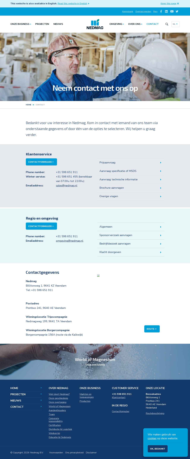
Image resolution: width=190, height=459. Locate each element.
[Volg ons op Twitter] (177, 11)
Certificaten (55, 425)
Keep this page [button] (168, 3)
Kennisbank (127, 11)
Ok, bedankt (157, 448)
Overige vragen (108, 196)
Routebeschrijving (155, 413)
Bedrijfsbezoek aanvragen (114, 243)
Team (52, 414)
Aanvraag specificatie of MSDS (117, 171)
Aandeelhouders (57, 410)
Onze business (19, 24)
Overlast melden (143, 11)
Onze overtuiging (95, 364)
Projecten (42, 24)
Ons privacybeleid (74, 452)
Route (150, 329)
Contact (153, 24)
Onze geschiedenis (58, 398)
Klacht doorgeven (110, 252)
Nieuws (58, 24)
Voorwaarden (56, 452)
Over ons (134, 24)
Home (28, 105)
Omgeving (115, 24)
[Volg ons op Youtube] (171, 11)
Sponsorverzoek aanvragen (115, 235)
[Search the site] (166, 24)
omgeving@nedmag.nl (69, 241)
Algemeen (105, 226)
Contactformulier (40, 162)
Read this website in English (72, 3)
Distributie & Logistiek (60, 429)
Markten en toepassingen (87, 396)
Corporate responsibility (56, 420)
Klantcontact (118, 397)
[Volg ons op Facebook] (161, 11)
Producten (85, 401)
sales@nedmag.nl (66, 185)
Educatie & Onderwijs (60, 437)
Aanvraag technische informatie (118, 179)
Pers (155, 11)
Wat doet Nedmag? (59, 394)
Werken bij (54, 433)
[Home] (95, 24)
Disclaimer (91, 452)
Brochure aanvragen (111, 188)
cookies (152, 438)
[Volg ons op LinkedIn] (166, 11)
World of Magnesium (60, 406)
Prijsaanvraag (107, 162)
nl (174, 24)
